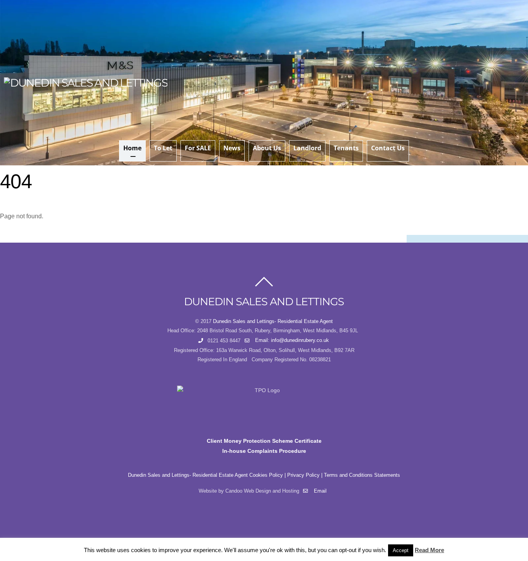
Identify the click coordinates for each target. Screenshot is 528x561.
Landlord (307, 148)
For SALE (198, 148)
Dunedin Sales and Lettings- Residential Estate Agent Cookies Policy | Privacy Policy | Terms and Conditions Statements (264, 475)
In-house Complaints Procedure (264, 451)
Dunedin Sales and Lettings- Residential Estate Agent (273, 321)
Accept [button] (401, 550)
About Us (267, 148)
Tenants (346, 148)
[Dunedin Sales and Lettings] (85, 82)
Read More (429, 550)
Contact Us (388, 148)
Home (132, 148)
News (231, 148)
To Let (163, 148)
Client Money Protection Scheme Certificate (264, 441)
